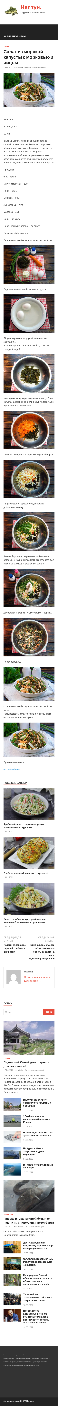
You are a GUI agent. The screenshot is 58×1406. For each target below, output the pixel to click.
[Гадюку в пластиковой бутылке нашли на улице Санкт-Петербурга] (29, 1212)
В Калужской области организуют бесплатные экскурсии (37, 1102)
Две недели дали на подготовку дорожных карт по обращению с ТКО (38, 1245)
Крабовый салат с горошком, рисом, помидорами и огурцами (24, 826)
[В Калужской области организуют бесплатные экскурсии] (12, 1109)
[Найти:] (29, 1012)
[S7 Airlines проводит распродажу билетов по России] (12, 1126)
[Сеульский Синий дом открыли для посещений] (29, 1055)
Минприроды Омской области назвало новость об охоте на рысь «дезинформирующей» (37, 1279)
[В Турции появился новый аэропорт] (12, 1174)
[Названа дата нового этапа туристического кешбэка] (12, 1142)
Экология (8, 1215)
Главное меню (16, 36)
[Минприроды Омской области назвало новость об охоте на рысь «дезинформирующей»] (12, 1285)
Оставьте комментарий (35, 67)
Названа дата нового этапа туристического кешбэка (38, 1134)
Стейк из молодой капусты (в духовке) (26, 873)
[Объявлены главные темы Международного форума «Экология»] (12, 1268)
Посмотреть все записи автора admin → (37, 979)
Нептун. (31, 7)
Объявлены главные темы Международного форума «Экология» (38, 1261)
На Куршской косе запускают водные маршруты (33, 1151)
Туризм (7, 1058)
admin (20, 67)
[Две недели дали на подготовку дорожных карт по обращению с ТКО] (12, 1252)
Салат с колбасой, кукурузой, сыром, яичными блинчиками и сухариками (25, 920)
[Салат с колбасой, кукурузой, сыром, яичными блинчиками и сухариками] (29, 915)
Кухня (6, 47)
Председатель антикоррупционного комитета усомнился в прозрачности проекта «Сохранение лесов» (36, 1316)
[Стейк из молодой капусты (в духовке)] (29, 869)
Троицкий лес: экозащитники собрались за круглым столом (37, 1297)
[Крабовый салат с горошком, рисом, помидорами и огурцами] (29, 820)
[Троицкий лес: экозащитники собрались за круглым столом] (12, 1304)
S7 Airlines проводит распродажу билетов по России (36, 1119)
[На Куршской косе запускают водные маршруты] (12, 1158)
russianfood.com (12, 769)
